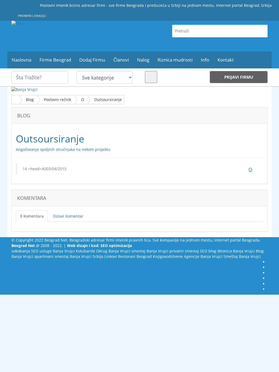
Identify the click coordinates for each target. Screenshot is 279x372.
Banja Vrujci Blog (248, 251)
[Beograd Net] (51, 36)
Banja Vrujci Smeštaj (219, 256)
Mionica (224, 251)
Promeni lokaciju (31, 16)
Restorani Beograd (135, 256)
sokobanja (20, 251)
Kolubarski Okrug (91, 251)
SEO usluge (41, 251)
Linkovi (110, 256)
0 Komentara (32, 216)
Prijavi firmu (238, 77)
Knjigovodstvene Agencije (176, 256)
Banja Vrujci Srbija (86, 256)
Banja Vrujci (64, 251)
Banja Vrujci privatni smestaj (173, 251)
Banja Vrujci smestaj (126, 251)
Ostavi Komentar (68, 216)
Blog (30, 99)
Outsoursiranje (108, 99)
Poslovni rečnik (57, 99)
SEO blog (208, 251)
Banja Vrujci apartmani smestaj (40, 256)
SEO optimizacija (116, 245)
